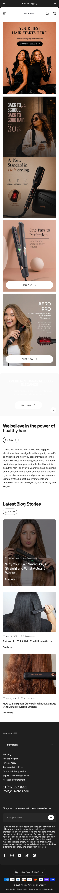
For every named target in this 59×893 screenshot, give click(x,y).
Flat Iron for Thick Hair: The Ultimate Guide (27, 641)
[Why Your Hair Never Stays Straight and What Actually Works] (29, 552)
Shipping (7, 754)
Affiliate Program (10, 758)
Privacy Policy (9, 763)
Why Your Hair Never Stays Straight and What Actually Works (25, 568)
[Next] (55, 3)
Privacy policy (22, 889)
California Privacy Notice (14, 771)
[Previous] (4, 3)
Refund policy (10, 889)
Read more (10, 579)
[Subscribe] (51, 817)
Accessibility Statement (14, 780)
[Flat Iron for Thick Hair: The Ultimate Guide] (29, 612)
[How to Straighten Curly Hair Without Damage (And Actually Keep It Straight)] (29, 674)
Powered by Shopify (36, 885)
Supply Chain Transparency (16, 775)
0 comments (32, 558)
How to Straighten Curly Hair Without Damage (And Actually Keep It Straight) (29, 705)
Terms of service (35, 889)
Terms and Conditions (13, 767)
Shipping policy (48, 889)
